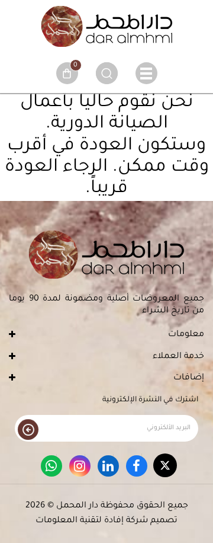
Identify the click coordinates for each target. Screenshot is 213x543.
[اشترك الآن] (28, 429)
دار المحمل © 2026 (61, 506)
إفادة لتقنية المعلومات (80, 521)
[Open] (146, 73)
